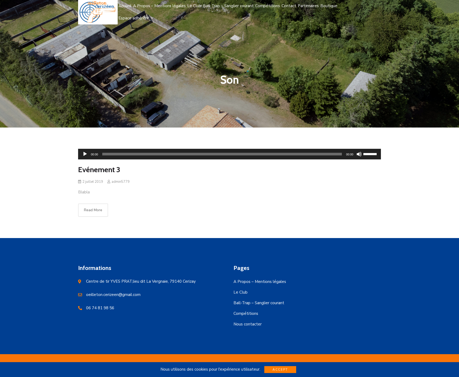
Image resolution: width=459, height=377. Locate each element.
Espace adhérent (133, 18)
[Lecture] (85, 154)
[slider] (370, 153)
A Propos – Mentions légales (259, 281)
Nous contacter (247, 324)
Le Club (240, 292)
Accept (280, 369)
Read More (93, 210)
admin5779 (121, 181)
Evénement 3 (99, 169)
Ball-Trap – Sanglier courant (258, 303)
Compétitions (245, 313)
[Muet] (359, 154)
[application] (229, 154)
